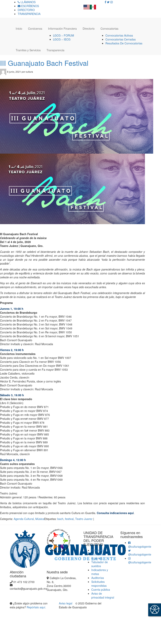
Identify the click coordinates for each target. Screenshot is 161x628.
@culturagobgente (139, 546)
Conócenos (35, 28)
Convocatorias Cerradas (120, 39)
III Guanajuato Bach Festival (44, 63)
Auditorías (97, 578)
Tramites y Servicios (28, 50)
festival (69, 519)
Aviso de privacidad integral (102, 595)
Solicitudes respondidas (99, 584)
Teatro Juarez (83, 519)
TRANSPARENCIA (29, 14)
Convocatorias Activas (119, 35)
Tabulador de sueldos (99, 564)
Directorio (89, 28)
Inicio (19, 28)
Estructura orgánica (97, 556)
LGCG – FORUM (63, 35)
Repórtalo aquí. (36, 607)
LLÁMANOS (28, 2)
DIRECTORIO (26, 10)
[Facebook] (105, 2)
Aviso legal (66, 603)
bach (60, 519)
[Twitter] (108, 2)
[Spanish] (93, 6)
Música (39, 519)
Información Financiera (62, 28)
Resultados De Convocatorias (123, 43)
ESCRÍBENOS (29, 6)
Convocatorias (109, 28)
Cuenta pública (100, 589)
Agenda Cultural (24, 519)
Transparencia (55, 50)
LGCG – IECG (61, 39)
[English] (86, 6)
